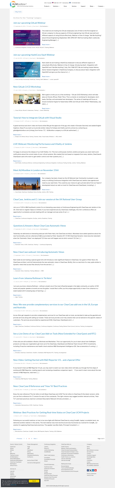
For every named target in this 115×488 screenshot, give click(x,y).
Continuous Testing (62, 163)
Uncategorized (88, 326)
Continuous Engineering (39, 163)
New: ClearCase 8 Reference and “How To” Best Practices (40, 386)
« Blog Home (18, 11)
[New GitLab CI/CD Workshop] (26, 99)
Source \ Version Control (16, 444)
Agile (16, 297)
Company (100, 6)
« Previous (19, 438)
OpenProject (30, 453)
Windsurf (12, 478)
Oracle (41, 110)
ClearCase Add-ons (66, 444)
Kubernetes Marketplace (16, 460)
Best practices (25, 405)
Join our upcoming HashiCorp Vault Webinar (34, 54)
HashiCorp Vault (48, 467)
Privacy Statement (91, 473)
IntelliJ (60, 136)
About (88, 448)
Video (40, 136)
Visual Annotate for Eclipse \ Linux (69, 451)
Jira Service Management (33, 462)
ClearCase (24, 192)
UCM (55, 431)
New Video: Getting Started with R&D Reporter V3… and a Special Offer (46, 360)
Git (20, 136)
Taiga (28, 446)
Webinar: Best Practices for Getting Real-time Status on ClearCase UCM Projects (51, 412)
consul (51, 79)
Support (83, 6)
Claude (12, 473)
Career (88, 462)
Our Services (90, 451)
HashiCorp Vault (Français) (51, 475)
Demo (35, 192)
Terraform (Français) (49, 478)
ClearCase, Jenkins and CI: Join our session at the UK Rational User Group (47, 199)
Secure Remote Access (67, 469)
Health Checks (65, 446)
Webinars (51, 47)
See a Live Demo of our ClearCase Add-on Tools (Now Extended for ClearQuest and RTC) (54, 333)
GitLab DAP (13, 476)
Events (33, 47)
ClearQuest (30, 192)
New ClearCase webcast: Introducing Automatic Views (38, 252)
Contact (89, 453)
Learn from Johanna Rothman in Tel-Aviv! (32, 278)
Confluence (30, 457)
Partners (89, 458)
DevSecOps (26, 79)
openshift (56, 79)
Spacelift (46, 480)
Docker (46, 470)
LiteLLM (12, 471)
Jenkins (74, 163)
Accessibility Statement (93, 465)
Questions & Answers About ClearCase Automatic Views (39, 225)
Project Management (32, 444)
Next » (35, 438)
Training (47, 47)
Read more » (46, 44)
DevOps (29, 47)
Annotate (17, 352)
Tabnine (12, 474)
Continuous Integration (21, 47)
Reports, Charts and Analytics (68, 448)
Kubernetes (31, 110)
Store (65, 6)
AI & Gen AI (13, 469)
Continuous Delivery (27, 163)
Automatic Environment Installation (70, 453)
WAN (42, 271)
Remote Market (65, 466)
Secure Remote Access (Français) (69, 471)
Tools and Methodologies (67, 468)
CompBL (31, 431)
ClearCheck (29, 352)
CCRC (25, 244)
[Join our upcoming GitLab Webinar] (26, 37)
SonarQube (47, 457)
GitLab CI (42, 47)
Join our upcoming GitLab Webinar (29, 23)
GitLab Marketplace (15, 458)
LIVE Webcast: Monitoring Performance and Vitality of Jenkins (42, 144)
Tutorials (36, 136)
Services (74, 6)
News (88, 446)
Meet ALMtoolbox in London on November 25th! (36, 170)
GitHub (23, 136)
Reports (47, 431)
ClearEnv (35, 352)
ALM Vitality (18, 163)
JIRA (47, 192)
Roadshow (44, 218)
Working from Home (66, 463)
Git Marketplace (14, 457)
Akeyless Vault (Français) (50, 477)
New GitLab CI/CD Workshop (27, 86)
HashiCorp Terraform (49, 468)
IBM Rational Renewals (92, 463)
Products (46, 6)
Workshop (46, 110)
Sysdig (46, 472)
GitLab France (13, 465)
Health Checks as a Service (68, 457)
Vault (41, 79)
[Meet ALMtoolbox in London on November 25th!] (26, 183)
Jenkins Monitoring (49, 450)
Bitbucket (12, 453)
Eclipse (17, 136)
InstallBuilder (47, 451)
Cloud (16, 79)
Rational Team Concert (69, 326)
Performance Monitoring (67, 455)
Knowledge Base (91, 457)
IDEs (57, 136)
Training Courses (14, 455)
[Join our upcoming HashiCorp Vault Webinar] (26, 69)
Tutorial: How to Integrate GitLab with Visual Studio (37, 117)
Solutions (55, 6)
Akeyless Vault (48, 473)
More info (13, 484)
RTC (52, 352)
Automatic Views (19, 244)
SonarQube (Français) (49, 459)
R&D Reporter (47, 352)
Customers (89, 460)
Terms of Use (90, 475)
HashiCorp (32, 79)
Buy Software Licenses (92, 450)
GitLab (37, 47)
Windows (51, 136)
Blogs (91, 6)
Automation (18, 405)
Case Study (18, 192)
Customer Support (91, 455)
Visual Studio (45, 136)
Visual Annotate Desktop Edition (69, 450)
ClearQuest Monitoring (33, 455)
